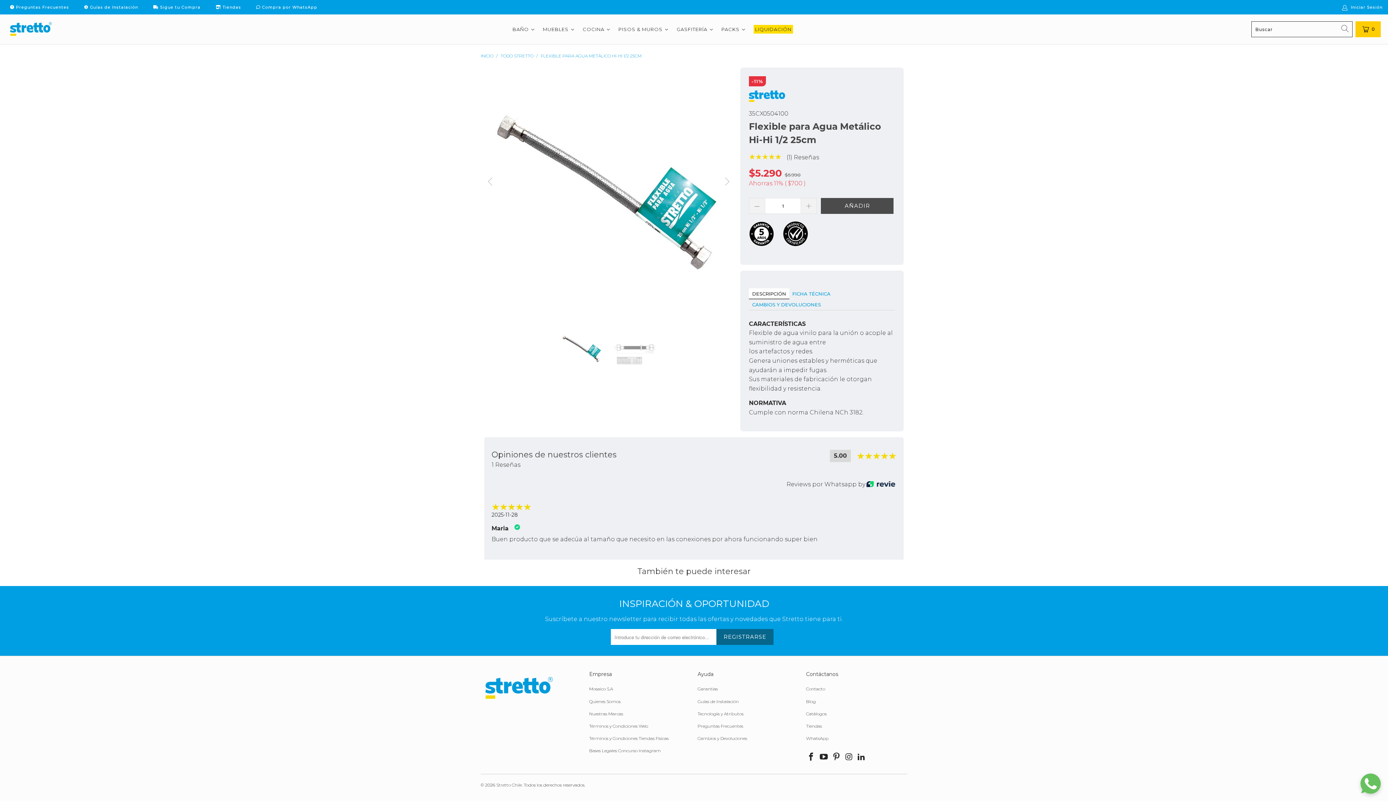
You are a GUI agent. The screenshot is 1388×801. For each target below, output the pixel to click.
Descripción (769, 294)
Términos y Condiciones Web (618, 726)
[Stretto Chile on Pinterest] (836, 757)
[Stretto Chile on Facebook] (811, 757)
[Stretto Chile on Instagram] (849, 757)
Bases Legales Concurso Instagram (625, 750)
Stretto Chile (509, 785)
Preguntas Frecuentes (41, 7)
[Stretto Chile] (30, 29)
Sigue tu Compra (180, 7)
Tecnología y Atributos (721, 713)
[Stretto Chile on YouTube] (824, 757)
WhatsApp (817, 738)
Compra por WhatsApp (289, 7)
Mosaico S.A (601, 689)
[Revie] (880, 484)
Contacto (815, 689)
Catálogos (816, 713)
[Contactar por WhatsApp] (1371, 784)
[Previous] (491, 192)
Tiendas (231, 7)
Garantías (708, 689)
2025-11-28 (505, 515)
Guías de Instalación (113, 7)
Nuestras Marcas (606, 713)
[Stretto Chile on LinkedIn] (861, 757)
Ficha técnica (811, 294)
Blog (811, 701)
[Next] (726, 192)
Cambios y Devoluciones (786, 304)
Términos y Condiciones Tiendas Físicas (629, 738)
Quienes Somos (605, 701)
